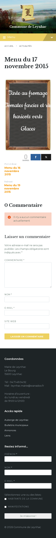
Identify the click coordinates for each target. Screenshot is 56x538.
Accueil (9, 46)
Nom (8, 294)
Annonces (10, 430)
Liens (7, 435)
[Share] (36, 157)
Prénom (10, 454)
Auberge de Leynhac (16, 419)
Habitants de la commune (25, 498)
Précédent (10, 164)
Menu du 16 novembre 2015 (12, 171)
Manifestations (18, 506)
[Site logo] (28, 21)
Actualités (25, 46)
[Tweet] (46, 157)
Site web (10, 321)
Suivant (8, 181)
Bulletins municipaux (16, 425)
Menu (11, 37)
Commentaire (14, 260)
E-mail (9, 308)
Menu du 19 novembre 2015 (12, 189)
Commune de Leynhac (28, 26)
